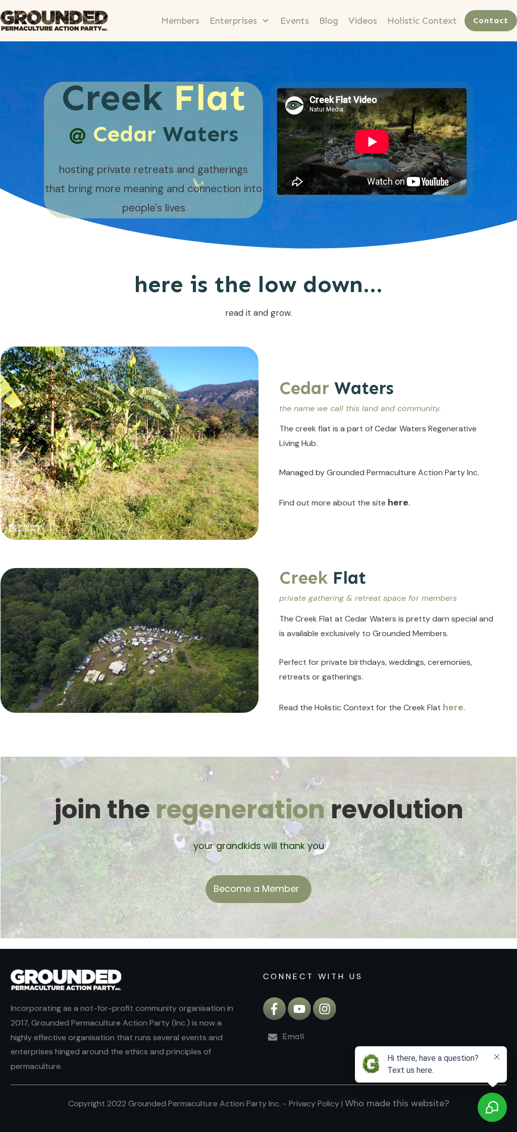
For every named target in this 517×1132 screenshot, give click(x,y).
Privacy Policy (314, 1103)
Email (294, 1036)
